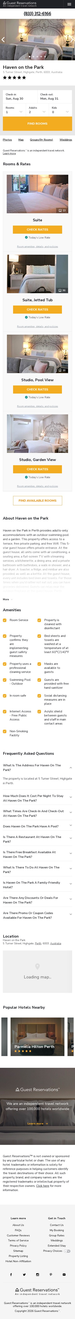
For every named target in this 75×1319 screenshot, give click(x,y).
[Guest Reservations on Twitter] (24, 1274)
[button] (4, 39)
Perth (38, 943)
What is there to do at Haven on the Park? (31, 869)
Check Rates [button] (37, 230)
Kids (54, 108)
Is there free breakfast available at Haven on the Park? (29, 854)
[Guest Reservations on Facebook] (13, 1274)
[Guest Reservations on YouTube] (63, 1274)
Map (21, 140)
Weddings (66, 140)
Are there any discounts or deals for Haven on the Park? (30, 900)
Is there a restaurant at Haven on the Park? (32, 839)
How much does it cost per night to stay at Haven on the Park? (33, 798)
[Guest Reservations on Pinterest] (51, 1274)
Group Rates (56, 1235)
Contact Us (57, 1225)
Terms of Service (18, 1240)
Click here (42, 1186)
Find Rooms (38, 124)
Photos (7, 140)
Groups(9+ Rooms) (41, 140)
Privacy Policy (18, 1246)
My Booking (57, 1230)
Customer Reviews (18, 1235)
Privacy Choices (52, 1251)
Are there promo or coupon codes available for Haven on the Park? (28, 915)
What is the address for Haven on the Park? (32, 767)
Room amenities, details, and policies (37, 246)
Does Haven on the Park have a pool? (30, 826)
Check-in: (11, 94)
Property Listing (18, 1256)
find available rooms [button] (38, 501)
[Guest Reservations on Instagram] (38, 1274)
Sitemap (18, 1251)
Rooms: (10, 108)
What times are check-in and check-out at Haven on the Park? (33, 813)
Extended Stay (57, 1246)
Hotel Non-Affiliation (18, 1261)
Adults (33, 108)
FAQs (18, 1230)
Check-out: (46, 94)
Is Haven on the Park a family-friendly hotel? (31, 885)
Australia (55, 943)
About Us (18, 1225)
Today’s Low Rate (39, 237)
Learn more (9, 153)
